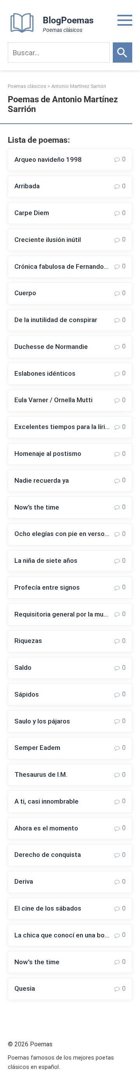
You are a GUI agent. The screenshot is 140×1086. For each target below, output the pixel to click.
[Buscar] (122, 52)
